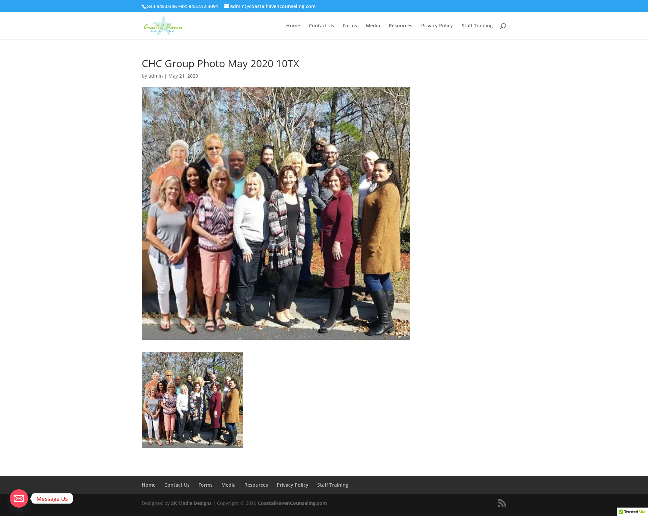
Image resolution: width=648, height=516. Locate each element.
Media (373, 26)
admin (155, 76)
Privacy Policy (437, 26)
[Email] (19, 498)
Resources (400, 26)
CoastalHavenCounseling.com (292, 503)
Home (293, 26)
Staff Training (477, 26)
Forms (350, 26)
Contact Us (321, 26)
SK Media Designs (191, 503)
